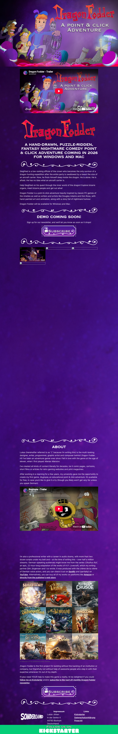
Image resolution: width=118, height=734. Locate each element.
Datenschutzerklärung (84, 717)
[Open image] (32, 254)
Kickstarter (79, 714)
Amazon (88, 574)
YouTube (24, 574)
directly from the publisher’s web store (38, 577)
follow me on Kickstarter (31, 680)
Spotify (72, 571)
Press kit (78, 720)
